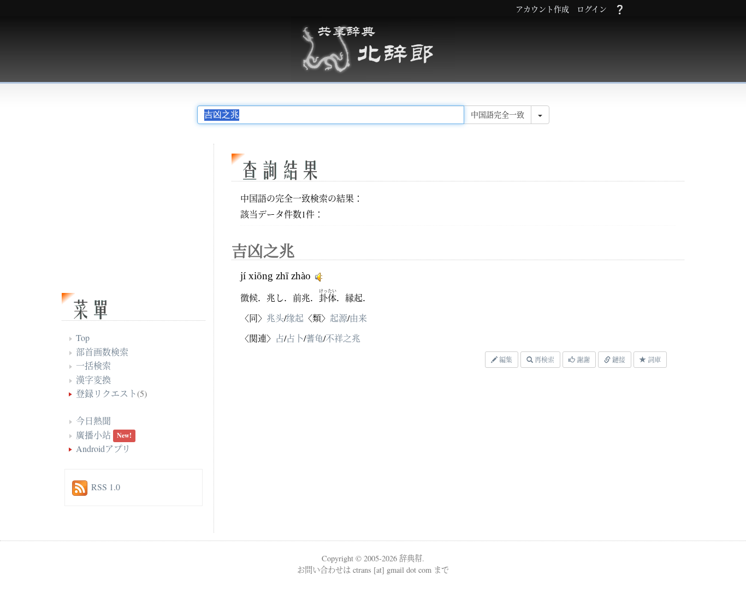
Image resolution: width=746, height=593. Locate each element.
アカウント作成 (542, 9)
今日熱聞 (93, 420)
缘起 (295, 318)
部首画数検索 (102, 351)
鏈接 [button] (618, 359)
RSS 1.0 (105, 486)
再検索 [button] (543, 359)
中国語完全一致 (497, 114)
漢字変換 (93, 379)
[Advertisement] (365, 453)
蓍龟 (314, 338)
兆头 (275, 318)
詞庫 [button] (653, 359)
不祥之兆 (342, 338)
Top (83, 337)
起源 (338, 318)
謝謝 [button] (582, 359)
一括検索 (93, 365)
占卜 (295, 338)
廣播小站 (93, 435)
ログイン (592, 9)
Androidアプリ (103, 448)
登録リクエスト (106, 393)
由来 (358, 318)
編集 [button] (505, 359)
